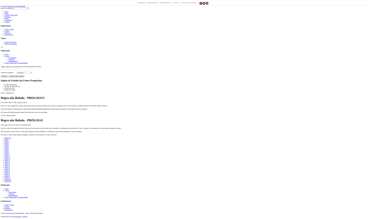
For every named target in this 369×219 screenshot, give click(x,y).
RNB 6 (7, 148)
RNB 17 (7, 167)
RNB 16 (7, 166)
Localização (8, 20)
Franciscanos (12, 58)
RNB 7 (7, 150)
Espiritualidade (12, 61)
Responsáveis (9, 34)
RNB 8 (7, 152)
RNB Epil (8, 179)
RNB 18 (7, 169)
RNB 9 (7, 153)
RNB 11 (7, 157)
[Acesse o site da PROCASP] (184, 47)
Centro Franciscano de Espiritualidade (16, 63)
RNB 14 (7, 162)
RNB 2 (7, 141)
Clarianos (11, 59)
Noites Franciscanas (11, 44)
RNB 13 (7, 160)
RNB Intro (8, 181)
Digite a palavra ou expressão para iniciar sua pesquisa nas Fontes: (21, 66)
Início (6, 11)
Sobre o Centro (9, 29)
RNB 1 (7, 140)
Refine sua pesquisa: (7, 72)
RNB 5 (7, 147)
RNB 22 (7, 176)
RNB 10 (7, 155)
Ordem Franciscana (10, 42)
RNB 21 (7, 174)
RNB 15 (7, 164)
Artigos (7, 56)
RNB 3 (7, 143)
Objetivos (7, 33)
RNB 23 (7, 178)
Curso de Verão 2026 (11, 15)
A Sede (7, 31)
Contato (7, 22)
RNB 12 (7, 159)
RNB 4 (7, 145)
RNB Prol (8, 138)
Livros (7, 54)
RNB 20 (7, 172)
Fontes (7, 13)
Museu (7, 18)
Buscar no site (5, 8)
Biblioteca (8, 17)
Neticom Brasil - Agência (19, 216)
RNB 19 (7, 171)
